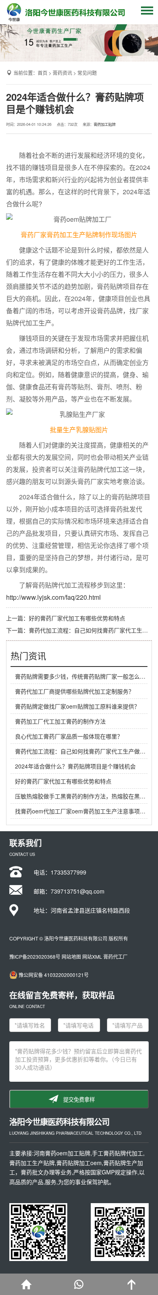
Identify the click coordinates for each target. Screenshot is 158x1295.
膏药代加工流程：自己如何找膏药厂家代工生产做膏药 (83, 751)
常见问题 (87, 72)
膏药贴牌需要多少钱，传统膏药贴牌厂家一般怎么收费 (83, 676)
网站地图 (71, 956)
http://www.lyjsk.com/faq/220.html (53, 597)
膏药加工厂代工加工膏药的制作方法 (60, 721)
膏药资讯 (62, 72)
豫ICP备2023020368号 (34, 956)
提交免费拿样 (79, 1100)
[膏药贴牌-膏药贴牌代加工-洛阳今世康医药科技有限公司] (65, 12)
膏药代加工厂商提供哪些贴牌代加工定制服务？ (74, 691)
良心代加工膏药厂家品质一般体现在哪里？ (69, 736)
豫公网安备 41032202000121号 (54, 974)
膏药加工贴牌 (104, 124)
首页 (42, 72)
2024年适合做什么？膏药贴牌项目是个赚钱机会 (75, 766)
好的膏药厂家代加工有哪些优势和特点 (77, 618)
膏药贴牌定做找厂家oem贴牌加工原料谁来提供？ (77, 706)
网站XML (92, 956)
